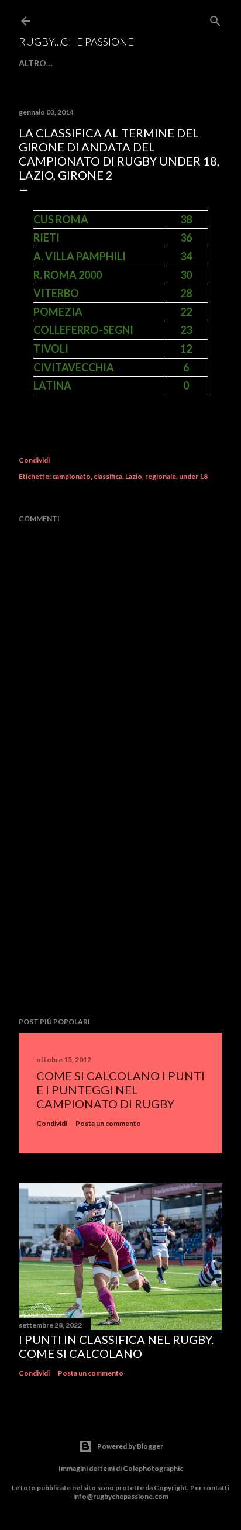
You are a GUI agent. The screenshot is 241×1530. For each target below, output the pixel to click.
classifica (108, 476)
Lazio (133, 476)
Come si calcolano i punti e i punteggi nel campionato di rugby (120, 1090)
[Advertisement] (120, 906)
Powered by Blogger (130, 1446)
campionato (71, 476)
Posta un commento (108, 1123)
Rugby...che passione (76, 41)
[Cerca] (215, 18)
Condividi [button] (34, 460)
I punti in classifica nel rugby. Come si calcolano (116, 1346)
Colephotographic (153, 1468)
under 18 (193, 476)
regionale (160, 476)
